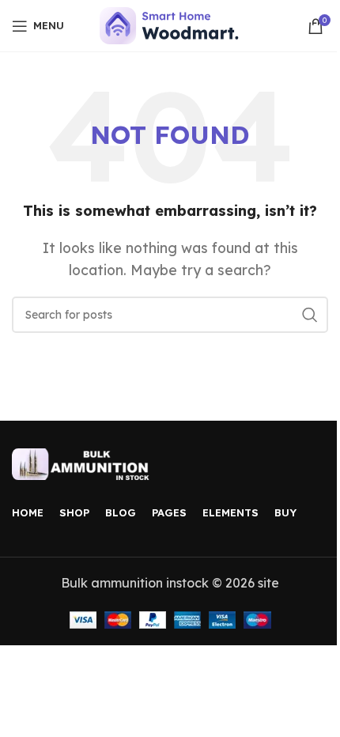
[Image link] (83, 463)
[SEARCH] (310, 315)
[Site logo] (170, 24)
